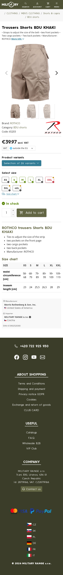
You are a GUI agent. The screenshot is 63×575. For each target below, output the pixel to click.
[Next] (56, 73)
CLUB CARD (31, 410)
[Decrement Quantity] (13, 215)
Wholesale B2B (31, 443)
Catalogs (31, 432)
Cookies (31, 399)
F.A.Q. (31, 437)
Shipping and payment (31, 388)
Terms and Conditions (31, 383)
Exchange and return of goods (31, 404)
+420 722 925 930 (33, 346)
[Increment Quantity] (13, 211)
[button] (37, 4)
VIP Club (31, 448)
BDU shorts (20, 127)
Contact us (33, 489)
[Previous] (6, 73)
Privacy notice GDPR (31, 394)
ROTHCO (15, 123)
